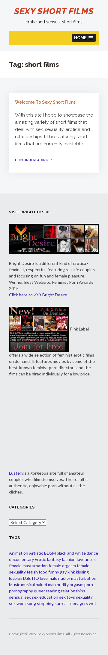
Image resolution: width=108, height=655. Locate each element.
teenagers (78, 603)
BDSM (50, 553)
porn (88, 584)
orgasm (76, 584)
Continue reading (34, 160)
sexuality (84, 597)
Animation (18, 553)
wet (92, 603)
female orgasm (62, 565)
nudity (63, 584)
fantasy (54, 559)
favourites (86, 559)
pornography (21, 590)
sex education (45, 597)
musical (28, 584)
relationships (73, 590)
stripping (45, 603)
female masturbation (28, 565)
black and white (71, 553)
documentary (21, 559)
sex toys (67, 597)
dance (92, 553)
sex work (17, 603)
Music (14, 584)
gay (63, 571)
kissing (82, 571)
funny (53, 571)
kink (71, 571)
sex (27, 597)
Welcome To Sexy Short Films (45, 102)
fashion (69, 559)
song (31, 603)
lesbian (15, 578)
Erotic (40, 559)
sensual (16, 597)
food (43, 571)
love (44, 578)
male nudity (59, 578)
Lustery (16, 473)
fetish (32, 571)
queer (39, 590)
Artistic (36, 553)
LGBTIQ (31, 578)
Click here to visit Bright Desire (38, 294)
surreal (61, 603)
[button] (84, 38)
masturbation (83, 578)
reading (53, 590)
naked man (46, 584)
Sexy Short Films (54, 11)
